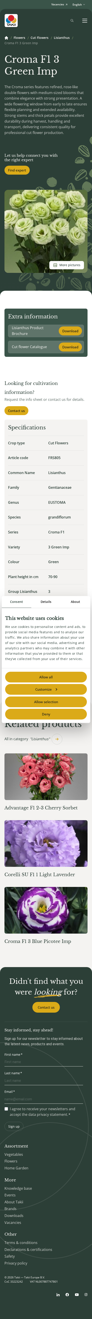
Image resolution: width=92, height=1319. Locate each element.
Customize (43, 689)
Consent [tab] (16, 602)
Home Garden (16, 1168)
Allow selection (46, 702)
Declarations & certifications (28, 1249)
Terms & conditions (21, 1242)
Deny (46, 714)
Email (8, 1091)
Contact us (16, 410)
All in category (27, 738)
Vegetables (13, 1154)
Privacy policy (15, 1263)
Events (10, 1195)
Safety (9, 1256)
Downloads (13, 1215)
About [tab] (75, 602)
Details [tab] (46, 602)
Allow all (46, 677)
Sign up (14, 1126)
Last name (12, 1073)
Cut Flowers (39, 38)
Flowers (19, 38)
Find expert (17, 170)
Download (70, 331)
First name (12, 1054)
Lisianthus (62, 38)
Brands (10, 1208)
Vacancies (12, 1222)
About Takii (13, 1202)
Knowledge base (18, 1188)
